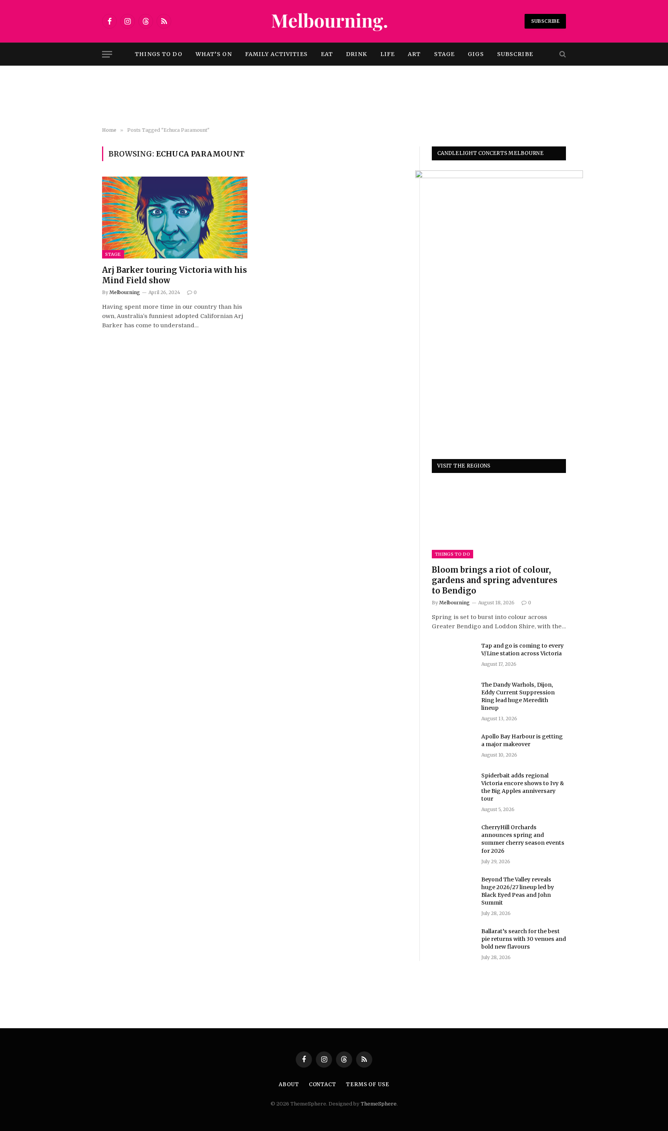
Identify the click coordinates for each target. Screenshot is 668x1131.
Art (414, 54)
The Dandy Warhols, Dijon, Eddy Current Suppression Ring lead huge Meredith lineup (518, 696)
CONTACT (322, 1084)
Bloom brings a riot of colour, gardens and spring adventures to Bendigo (494, 580)
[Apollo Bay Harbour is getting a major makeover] (453, 746)
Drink (356, 54)
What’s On (214, 54)
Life (387, 54)
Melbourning (124, 292)
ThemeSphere (379, 1104)
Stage (444, 54)
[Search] (562, 54)
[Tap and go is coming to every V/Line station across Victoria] (453, 655)
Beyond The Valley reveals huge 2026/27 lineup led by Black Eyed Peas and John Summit (517, 891)
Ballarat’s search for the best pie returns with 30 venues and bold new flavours (523, 939)
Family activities (276, 54)
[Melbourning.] (334, 21)
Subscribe (545, 21)
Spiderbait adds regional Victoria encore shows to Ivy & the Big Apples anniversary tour (522, 787)
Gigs (476, 54)
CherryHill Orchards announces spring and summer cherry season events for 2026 (522, 839)
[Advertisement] (334, 96)
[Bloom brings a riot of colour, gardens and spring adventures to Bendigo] (499, 520)
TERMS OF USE (367, 1084)
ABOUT (289, 1084)
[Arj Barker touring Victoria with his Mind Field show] (174, 218)
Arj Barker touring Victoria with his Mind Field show (174, 275)
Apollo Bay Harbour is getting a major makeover (522, 740)
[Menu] (107, 54)
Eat (327, 54)
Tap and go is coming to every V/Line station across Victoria (522, 649)
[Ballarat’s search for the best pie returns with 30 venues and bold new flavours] (453, 941)
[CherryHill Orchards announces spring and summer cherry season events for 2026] (453, 837)
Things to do (158, 54)
